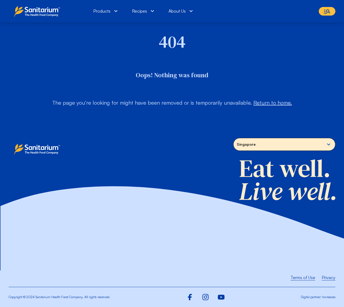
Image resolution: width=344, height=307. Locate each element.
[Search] (327, 11)
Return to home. (272, 102)
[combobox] (284, 144)
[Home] (38, 11)
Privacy (328, 277)
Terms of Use (303, 277)
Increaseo (328, 297)
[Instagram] (205, 297)
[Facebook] (190, 297)
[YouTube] (221, 297)
